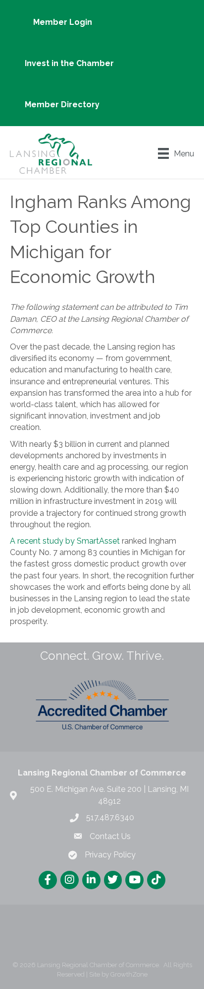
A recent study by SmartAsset (65, 541)
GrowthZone (129, 974)
